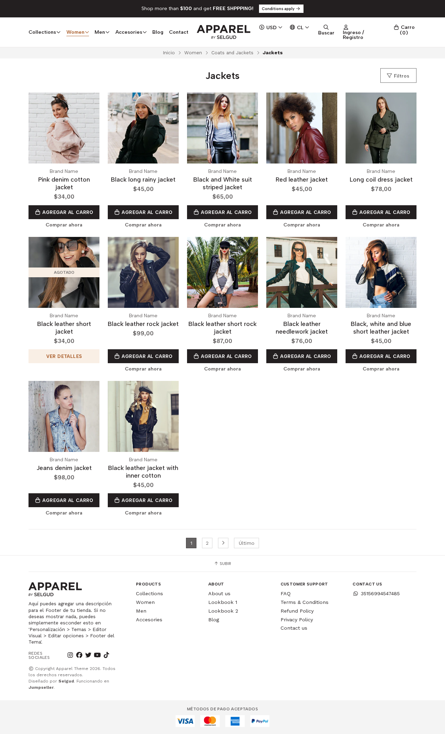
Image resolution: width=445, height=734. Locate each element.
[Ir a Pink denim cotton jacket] (64, 128)
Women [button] (75, 32)
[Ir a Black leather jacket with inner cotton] (143, 416)
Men (141, 611)
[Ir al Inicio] (223, 32)
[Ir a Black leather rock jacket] (143, 272)
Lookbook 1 (222, 602)
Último (246, 543)
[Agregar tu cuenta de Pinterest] (115, 655)
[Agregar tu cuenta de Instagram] (70, 655)
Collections (149, 593)
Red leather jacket (302, 179)
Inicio (169, 52)
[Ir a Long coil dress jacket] (381, 128)
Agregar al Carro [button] (67, 212)
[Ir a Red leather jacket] (301, 128)
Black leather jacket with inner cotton (143, 471)
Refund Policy (297, 611)
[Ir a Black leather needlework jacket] (301, 272)
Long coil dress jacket (381, 179)
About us (219, 593)
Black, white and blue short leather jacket (381, 327)
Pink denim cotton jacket (64, 183)
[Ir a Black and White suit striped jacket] (222, 128)
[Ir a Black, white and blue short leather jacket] (381, 272)
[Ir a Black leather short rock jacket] (222, 272)
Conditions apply (279, 8)
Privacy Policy (297, 619)
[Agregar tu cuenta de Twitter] (88, 655)
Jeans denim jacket (64, 467)
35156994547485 (380, 593)
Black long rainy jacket (143, 179)
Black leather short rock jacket (222, 327)
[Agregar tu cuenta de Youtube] (97, 655)
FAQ (286, 593)
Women (193, 52)
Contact (178, 32)
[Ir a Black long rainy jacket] (143, 128)
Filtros (401, 76)
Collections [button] (42, 32)
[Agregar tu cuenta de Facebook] (79, 655)
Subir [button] (225, 563)
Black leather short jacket (64, 327)
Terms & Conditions (305, 602)
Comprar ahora (64, 225)
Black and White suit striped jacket (222, 183)
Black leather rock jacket (143, 323)
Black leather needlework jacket (302, 327)
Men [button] (100, 32)
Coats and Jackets (232, 52)
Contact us (294, 628)
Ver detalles (64, 356)
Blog (157, 32)
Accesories (149, 619)
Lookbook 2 (223, 611)
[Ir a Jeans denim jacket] (64, 416)
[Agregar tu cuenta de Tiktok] (106, 655)
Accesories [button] (128, 32)
